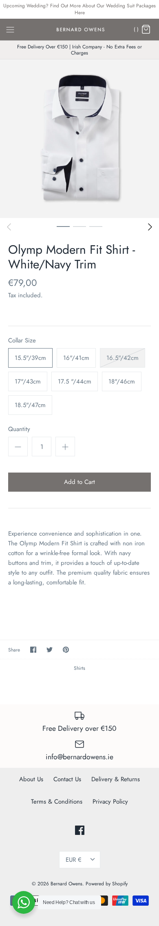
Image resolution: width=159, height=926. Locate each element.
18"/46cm (121, 381)
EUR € (74, 859)
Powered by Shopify (107, 883)
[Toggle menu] (10, 29)
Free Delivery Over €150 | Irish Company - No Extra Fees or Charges (79, 49)
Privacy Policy (110, 801)
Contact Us (67, 779)
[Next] (150, 227)
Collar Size (22, 340)
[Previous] (9, 227)
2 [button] (79, 226)
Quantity (19, 429)
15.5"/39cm (30, 357)
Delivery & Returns (115, 779)
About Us (31, 779)
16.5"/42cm (122, 357)
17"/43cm (28, 381)
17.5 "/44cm (74, 381)
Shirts (79, 668)
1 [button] (63, 226)
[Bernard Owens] (79, 30)
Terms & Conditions (56, 801)
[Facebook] (79, 830)
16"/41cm (76, 357)
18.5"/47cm (30, 405)
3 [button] (96, 226)
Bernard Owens (66, 883)
